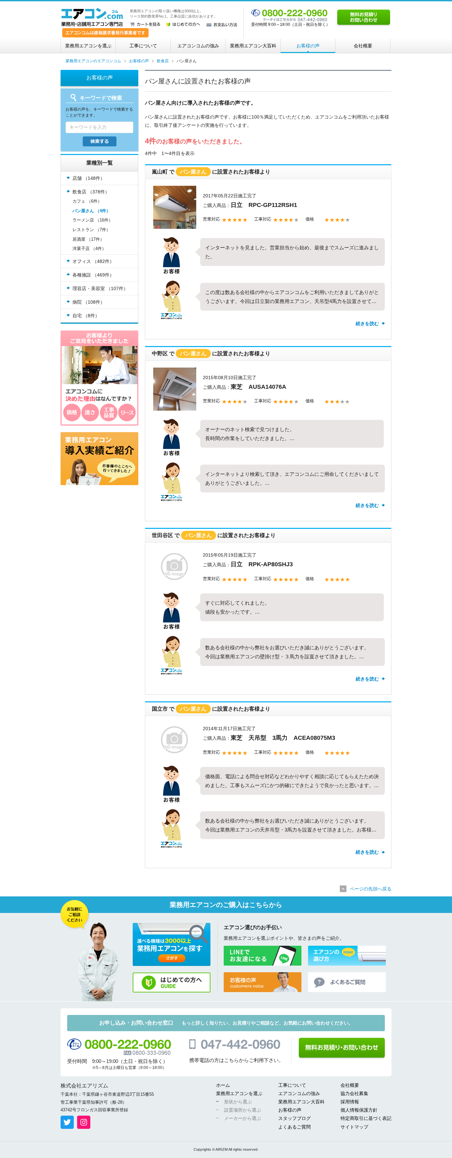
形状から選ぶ (238, 1101)
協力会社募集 (354, 1093)
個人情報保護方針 (359, 1110)
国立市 (160, 709)
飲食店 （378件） (91, 191)
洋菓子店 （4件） (89, 248)
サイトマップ (354, 1127)
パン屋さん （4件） (91, 210)
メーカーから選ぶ (242, 1118)
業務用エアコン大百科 (253, 45)
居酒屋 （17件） (88, 239)
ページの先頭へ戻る (370, 888)
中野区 (160, 353)
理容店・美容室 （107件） (100, 288)
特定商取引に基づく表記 (365, 1118)
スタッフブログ (294, 1118)
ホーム (223, 1085)
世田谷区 (162, 535)
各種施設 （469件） (93, 274)
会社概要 (363, 45)
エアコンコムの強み (198, 45)
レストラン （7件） (91, 229)
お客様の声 (308, 45)
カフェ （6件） (87, 201)
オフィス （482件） (93, 261)
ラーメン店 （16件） (92, 220)
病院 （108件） (88, 302)
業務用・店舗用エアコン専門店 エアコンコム (92, 17)
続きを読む (367, 323)
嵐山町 (160, 172)
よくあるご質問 (294, 1127)
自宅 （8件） (86, 315)
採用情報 (349, 1101)
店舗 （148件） (88, 178)
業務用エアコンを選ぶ (88, 45)
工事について (143, 45)
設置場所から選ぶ (242, 1110)
